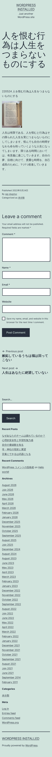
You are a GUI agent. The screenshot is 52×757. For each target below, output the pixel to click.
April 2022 (8, 627)
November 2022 (11, 595)
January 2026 (10, 517)
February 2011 (10, 682)
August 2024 (9, 553)
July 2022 (7, 613)
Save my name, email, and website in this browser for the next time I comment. (27, 320)
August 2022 (9, 608)
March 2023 (9, 576)
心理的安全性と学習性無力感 (17, 440)
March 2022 (9, 631)
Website (6, 301)
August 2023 (9, 558)
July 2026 (7, 489)
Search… (7, 399)
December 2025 (11, 521)
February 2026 (10, 512)
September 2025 (11, 535)
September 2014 (11, 677)
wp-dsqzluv (11, 194)
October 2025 (10, 530)
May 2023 (7, 567)
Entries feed (9, 713)
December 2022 (11, 590)
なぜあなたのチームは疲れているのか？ (23, 435)
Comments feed (11, 718)
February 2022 (10, 636)
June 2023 (8, 563)
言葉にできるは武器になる (16, 454)
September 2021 (11, 659)
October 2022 (10, 599)
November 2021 (11, 650)
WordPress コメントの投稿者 (18, 467)
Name (6, 267)
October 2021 (9, 654)
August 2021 (9, 663)
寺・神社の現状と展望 (14, 449)
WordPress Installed (20, 739)
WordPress (31, 745)
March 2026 (9, 508)
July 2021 (7, 668)
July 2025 (7, 544)
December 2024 (11, 549)
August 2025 (9, 540)
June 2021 (8, 673)
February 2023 (10, 581)
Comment (8, 234)
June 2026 (8, 494)
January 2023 (10, 586)
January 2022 (10, 640)
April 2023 (8, 572)
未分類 (21, 197)
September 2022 (11, 604)
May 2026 (7, 498)
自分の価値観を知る (13, 444)
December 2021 (11, 645)
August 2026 (9, 485)
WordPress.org (10, 722)
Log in (5, 708)
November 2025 (11, 526)
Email (6, 284)
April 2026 (8, 503)
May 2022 (7, 622)
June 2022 (8, 618)
